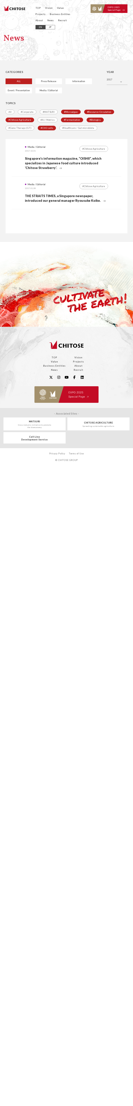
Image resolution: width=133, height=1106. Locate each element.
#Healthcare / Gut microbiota (78, 128)
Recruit (62, 20)
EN (40, 27)
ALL (19, 81)
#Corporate (27, 112)
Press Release (48, 81)
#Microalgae (71, 112)
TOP (38, 8)
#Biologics (95, 119)
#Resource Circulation (99, 112)
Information (78, 81)
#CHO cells (47, 128)
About (39, 20)
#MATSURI (49, 112)
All (9, 112)
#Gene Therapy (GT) (19, 128)
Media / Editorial (49, 90)
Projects (41, 14)
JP (50, 27)
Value (60, 8)
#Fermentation (72, 119)
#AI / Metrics (48, 119)
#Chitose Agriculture (19, 119)
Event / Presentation (19, 90)
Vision (49, 8)
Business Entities (60, 14)
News (50, 20)
